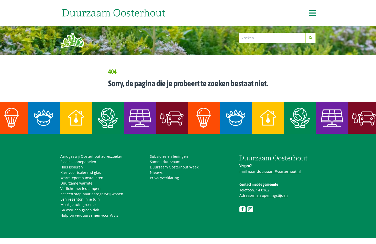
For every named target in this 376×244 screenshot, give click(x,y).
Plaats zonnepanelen (78, 161)
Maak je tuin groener (78, 204)
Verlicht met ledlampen (80, 188)
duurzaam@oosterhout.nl (279, 171)
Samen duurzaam (165, 161)
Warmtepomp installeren (81, 177)
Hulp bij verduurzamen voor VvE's (89, 215)
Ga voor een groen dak (79, 210)
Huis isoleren (71, 167)
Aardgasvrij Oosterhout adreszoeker (91, 156)
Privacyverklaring (164, 177)
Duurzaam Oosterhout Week (174, 167)
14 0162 (262, 190)
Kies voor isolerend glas (80, 172)
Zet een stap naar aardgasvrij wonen (91, 193)
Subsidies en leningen (169, 156)
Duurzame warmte (76, 183)
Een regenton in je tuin (80, 199)
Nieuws (156, 172)
